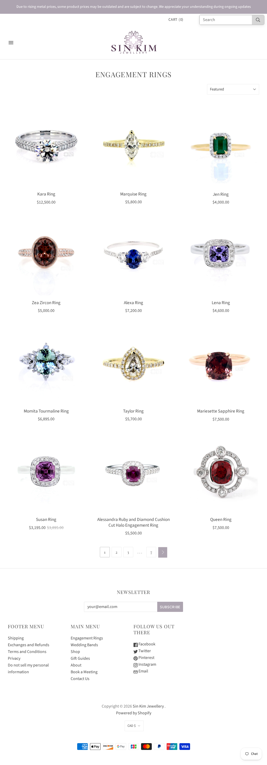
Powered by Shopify (133, 713)
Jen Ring (221, 194)
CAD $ (132, 725)
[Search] (258, 20)
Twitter (144, 651)
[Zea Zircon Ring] (46, 257)
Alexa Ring (133, 302)
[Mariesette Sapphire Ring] (220, 365)
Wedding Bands (84, 645)
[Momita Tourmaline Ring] (46, 365)
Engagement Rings (87, 638)
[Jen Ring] (220, 148)
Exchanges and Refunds (28, 645)
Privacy (14, 658)
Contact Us (80, 679)
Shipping (16, 638)
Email (143, 671)
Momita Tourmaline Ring (46, 411)
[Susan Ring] (46, 474)
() (176, 19)
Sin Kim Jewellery (148, 706)
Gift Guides (80, 658)
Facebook (146, 644)
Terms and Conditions (27, 652)
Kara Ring (46, 194)
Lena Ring (221, 302)
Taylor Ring (133, 411)
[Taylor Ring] (133, 365)
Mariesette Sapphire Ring (220, 411)
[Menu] (11, 42)
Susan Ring (46, 519)
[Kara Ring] (46, 148)
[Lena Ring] (220, 257)
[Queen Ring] (220, 474)
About (76, 665)
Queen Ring (221, 519)
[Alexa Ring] (133, 257)
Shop (75, 652)
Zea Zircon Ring (46, 302)
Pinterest (146, 658)
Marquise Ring (133, 194)
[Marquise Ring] (133, 148)
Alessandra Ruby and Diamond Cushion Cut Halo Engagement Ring (133, 522)
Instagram (147, 664)
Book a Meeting (84, 672)
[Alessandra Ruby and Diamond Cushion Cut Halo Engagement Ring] (133, 474)
